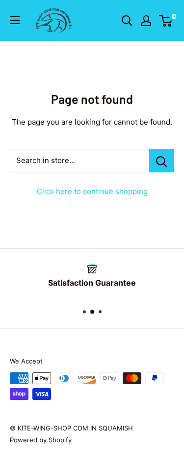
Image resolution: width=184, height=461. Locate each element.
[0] (166, 21)
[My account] (146, 20)
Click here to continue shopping (92, 191)
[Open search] (127, 20)
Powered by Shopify (41, 440)
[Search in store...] (161, 160)
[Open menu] (15, 20)
